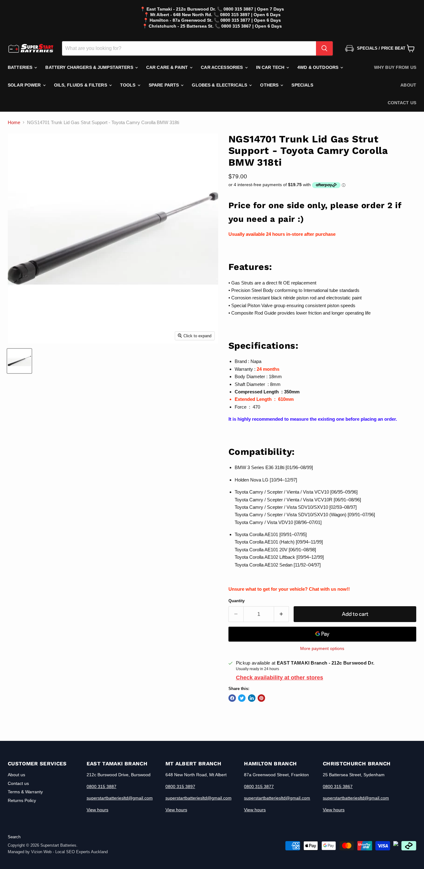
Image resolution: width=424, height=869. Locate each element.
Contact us (402, 102)
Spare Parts (164, 85)
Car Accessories (222, 67)
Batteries (21, 67)
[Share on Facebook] (232, 698)
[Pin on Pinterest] (261, 698)
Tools (128, 85)
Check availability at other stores (279, 677)
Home (14, 122)
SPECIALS (302, 85)
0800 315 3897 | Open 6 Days (250, 14)
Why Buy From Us (395, 67)
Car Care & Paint (167, 67)
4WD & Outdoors (318, 67)
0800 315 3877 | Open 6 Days (250, 20)
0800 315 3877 (259, 786)
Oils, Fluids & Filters (81, 85)
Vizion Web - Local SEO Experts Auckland (69, 851)
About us (16, 774)
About (408, 85)
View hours (97, 809)
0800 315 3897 (180, 786)
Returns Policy (22, 800)
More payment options (322, 648)
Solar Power (25, 85)
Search (14, 837)
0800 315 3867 (338, 786)
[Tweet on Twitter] (242, 698)
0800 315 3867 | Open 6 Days (251, 26)
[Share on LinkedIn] (251, 698)
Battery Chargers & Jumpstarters (89, 67)
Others (270, 85)
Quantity (236, 600)
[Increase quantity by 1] (281, 614)
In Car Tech (271, 67)
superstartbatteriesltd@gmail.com (120, 797)
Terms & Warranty (25, 791)
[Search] (324, 48)
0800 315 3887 (101, 786)
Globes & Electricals (220, 85)
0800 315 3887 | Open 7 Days (253, 9)
